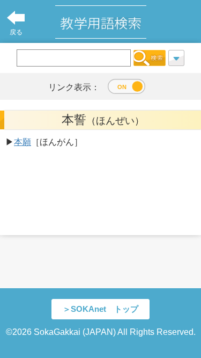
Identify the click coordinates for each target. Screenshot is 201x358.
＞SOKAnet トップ (100, 308)
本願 (22, 142)
